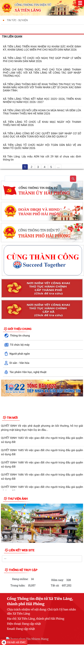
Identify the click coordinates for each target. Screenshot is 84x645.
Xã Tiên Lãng (28, 10)
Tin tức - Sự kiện (17, 20)
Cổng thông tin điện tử (33, 5)
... (58, 167)
